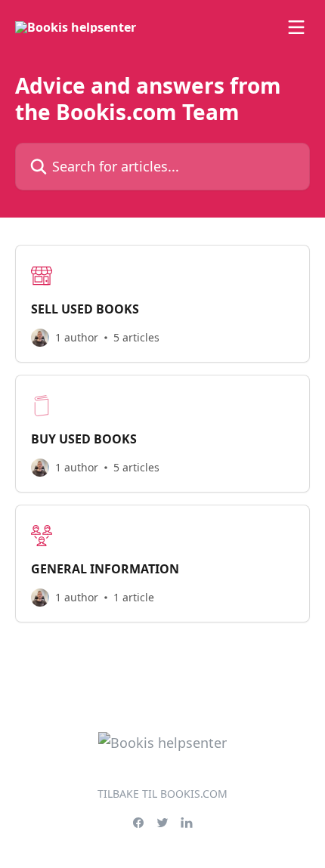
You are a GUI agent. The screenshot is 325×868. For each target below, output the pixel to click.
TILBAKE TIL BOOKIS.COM (163, 793)
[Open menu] (296, 27)
